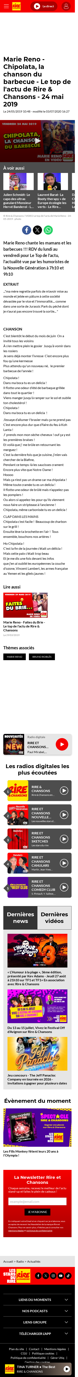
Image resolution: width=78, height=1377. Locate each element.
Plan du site (16, 1349)
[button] (37, 140)
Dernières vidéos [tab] (54, 917)
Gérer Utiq (57, 1357)
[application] (37, 141)
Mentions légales (55, 1349)
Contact (34, 1349)
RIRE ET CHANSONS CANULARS (41, 861)
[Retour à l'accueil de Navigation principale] (16, 6)
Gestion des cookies (37, 1362)
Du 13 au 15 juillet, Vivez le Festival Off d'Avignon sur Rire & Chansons (36, 1030)
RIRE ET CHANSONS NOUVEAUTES (38, 745)
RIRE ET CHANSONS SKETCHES (41, 837)
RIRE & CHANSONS (41, 789)
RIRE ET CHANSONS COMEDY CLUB (43, 885)
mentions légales (16, 1230)
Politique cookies (43, 1353)
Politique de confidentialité (28, 1357)
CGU (24, 1353)
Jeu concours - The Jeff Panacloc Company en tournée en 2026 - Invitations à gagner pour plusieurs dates (37, 1079)
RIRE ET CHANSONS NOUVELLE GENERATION (42, 815)
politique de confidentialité (39, 1230)
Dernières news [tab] (20, 917)
